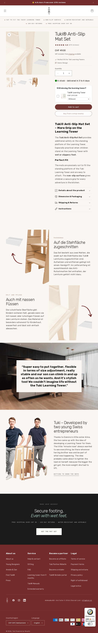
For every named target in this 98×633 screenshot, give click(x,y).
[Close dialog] (92, 296)
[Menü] (94, 609)
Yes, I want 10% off (33, 319)
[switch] (90, 623)
